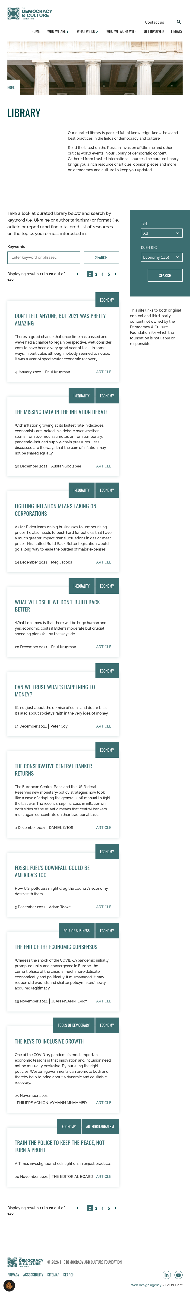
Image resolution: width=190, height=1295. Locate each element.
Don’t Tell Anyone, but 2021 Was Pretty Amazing (60, 319)
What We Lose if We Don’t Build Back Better (57, 605)
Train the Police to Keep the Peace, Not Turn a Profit (59, 1146)
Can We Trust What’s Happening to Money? (55, 690)
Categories (149, 247)
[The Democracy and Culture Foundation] (30, 13)
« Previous (78, 277)
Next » (116, 277)
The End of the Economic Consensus (56, 946)
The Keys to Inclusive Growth (49, 1041)
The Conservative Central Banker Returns (53, 769)
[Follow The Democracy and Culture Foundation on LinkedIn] (167, 1275)
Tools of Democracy (74, 1025)
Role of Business (76, 931)
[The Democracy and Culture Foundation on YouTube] (178, 1275)
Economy (107, 300)
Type (144, 223)
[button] (9, 1285)
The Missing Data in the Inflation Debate (61, 411)
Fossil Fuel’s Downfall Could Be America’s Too (52, 871)
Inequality (81, 396)
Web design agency (146, 1285)
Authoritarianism (100, 1126)
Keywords (16, 247)
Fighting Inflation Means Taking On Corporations (55, 509)
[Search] (179, 22)
